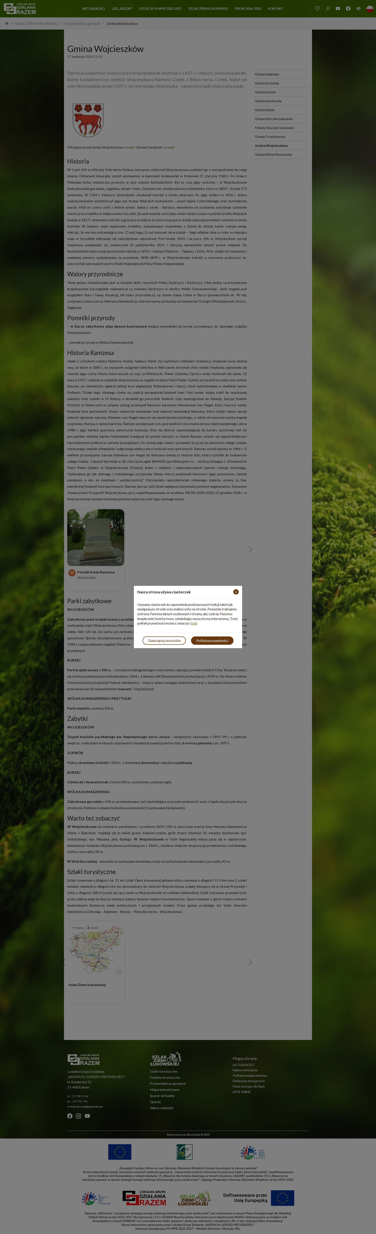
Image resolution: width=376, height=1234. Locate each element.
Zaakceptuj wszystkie (164, 640)
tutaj (193, 623)
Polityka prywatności (212, 640)
